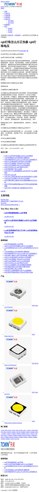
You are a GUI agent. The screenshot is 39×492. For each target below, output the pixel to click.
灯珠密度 (18, 433)
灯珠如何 (14, 433)
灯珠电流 (16, 437)
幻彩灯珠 (10, 35)
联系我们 (7, 24)
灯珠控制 (19, 435)
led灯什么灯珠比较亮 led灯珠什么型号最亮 (17, 161)
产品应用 (7, 15)
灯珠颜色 (7, 439)
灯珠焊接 (6, 437)
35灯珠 (13, 430)
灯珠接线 (15, 435)
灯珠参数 (23, 432)
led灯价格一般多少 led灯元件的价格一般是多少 (19, 255)
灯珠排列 (10, 435)
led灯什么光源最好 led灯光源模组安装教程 (17, 265)
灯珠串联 (9, 432)
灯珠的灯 (25, 437)
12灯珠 (2, 430)
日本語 (10, 32)
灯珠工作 (32, 433)
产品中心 (7, 13)
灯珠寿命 (23, 433)
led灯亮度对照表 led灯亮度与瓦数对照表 (17, 266)
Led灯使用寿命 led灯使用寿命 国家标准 (16, 157)
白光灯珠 (12, 439)
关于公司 (11, 23)
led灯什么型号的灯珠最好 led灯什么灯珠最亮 (18, 156)
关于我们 (11, 21)
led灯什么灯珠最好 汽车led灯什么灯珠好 (17, 163)
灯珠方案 (24, 435)
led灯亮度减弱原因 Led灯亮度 (13, 244)
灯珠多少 (9, 433)
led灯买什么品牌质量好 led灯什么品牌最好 (17, 270)
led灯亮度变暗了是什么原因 (13, 169)
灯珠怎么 (5, 435)
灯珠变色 (27, 432)
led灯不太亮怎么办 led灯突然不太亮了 (16, 167)
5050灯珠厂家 (24, 51)
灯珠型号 (4, 433)
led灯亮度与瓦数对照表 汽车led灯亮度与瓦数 (18, 272)
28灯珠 (6, 430)
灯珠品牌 (32, 432)
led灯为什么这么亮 (10, 174)
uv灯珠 (24, 430)
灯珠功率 (18, 432)
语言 (5, 26)
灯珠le (4, 432)
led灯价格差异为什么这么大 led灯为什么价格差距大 (20, 159)
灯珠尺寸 (28, 433)
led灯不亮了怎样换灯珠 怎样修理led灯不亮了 (18, 188)
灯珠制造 (13, 432)
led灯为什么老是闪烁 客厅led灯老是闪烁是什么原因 (20, 176)
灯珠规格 (35, 437)
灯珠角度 (3, 439)
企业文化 (7, 19)
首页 (5, 11)
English (10, 28)
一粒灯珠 (28, 430)
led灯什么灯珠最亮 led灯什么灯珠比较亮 (17, 165)
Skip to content (5, 1)
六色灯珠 (33, 430)
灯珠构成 (34, 435)
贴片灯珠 (17, 439)
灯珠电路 (21, 437)
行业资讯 (7, 17)
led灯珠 (3, 191)
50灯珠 (17, 430)
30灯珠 (9, 430)
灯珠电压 (11, 437)
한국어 (10, 30)
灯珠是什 (29, 435)
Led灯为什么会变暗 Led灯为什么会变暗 (17, 178)
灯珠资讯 (17, 35)
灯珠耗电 (30, 437)
